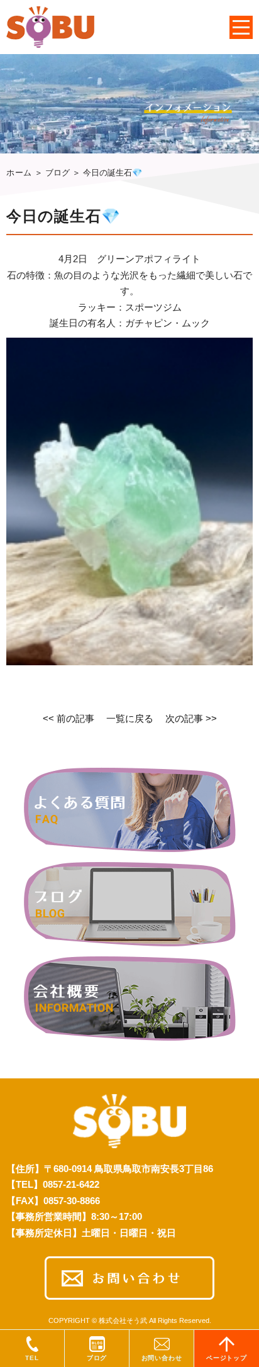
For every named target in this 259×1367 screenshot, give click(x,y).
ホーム (19, 172)
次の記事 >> (191, 718)
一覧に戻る (129, 718)
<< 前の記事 (68, 718)
